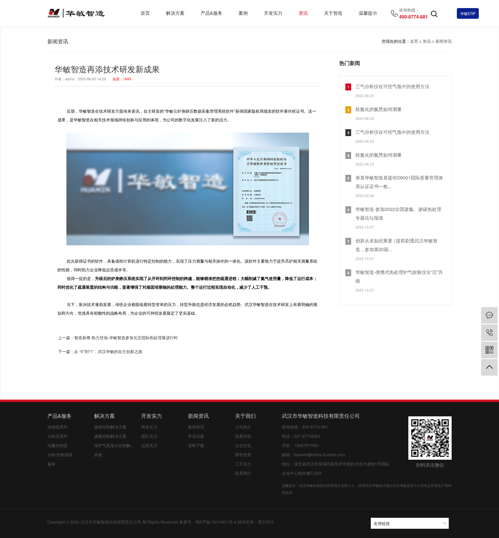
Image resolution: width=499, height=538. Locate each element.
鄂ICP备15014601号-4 (216, 522)
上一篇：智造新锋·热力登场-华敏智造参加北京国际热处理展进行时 (118, 337)
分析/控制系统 (60, 454)
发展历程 (243, 436)
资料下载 (196, 445)
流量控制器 (57, 445)
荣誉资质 (243, 454)
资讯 (427, 41)
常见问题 (196, 436)
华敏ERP (468, 13)
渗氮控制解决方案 (110, 436)
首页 (414, 41)
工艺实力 (243, 464)
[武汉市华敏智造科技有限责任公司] (76, 13)
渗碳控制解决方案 (110, 427)
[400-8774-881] (489, 332)
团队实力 (149, 436)
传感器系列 (57, 427)
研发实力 (149, 427)
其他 (98, 454)
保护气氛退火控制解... (114, 445)
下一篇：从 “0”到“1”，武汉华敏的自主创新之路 (100, 351)
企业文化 (243, 445)
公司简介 (243, 427)
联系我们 (243, 473)
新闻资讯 (443, 41)
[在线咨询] (489, 315)
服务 (51, 464)
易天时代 (266, 522)
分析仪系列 (57, 436)
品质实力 (149, 445)
